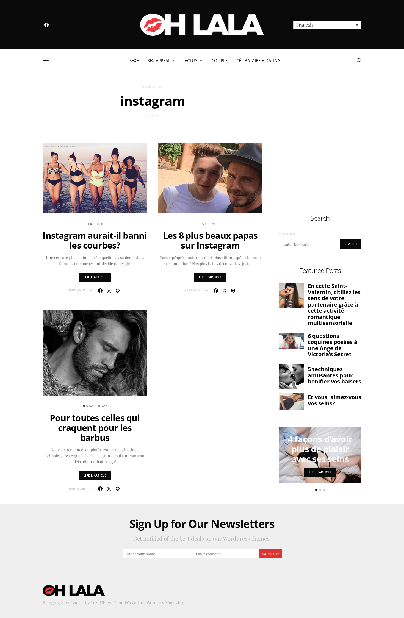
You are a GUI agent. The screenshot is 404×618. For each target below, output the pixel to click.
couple (220, 60)
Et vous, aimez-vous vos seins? (334, 400)
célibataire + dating (258, 60)
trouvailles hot (95, 406)
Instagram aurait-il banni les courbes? (95, 240)
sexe (134, 60)
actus (191, 60)
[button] (327, 25)
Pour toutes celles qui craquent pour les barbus (95, 427)
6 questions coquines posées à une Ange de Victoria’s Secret (332, 345)
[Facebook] (46, 25)
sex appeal (159, 60)
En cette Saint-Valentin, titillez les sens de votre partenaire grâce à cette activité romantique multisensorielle (334, 304)
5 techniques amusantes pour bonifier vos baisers (334, 375)
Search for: (287, 234)
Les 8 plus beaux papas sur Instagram (210, 240)
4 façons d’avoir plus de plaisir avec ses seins (320, 448)
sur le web (95, 224)
